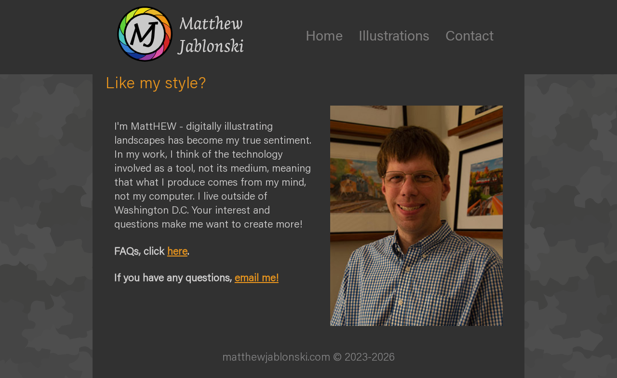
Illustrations (394, 35)
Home (324, 35)
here (177, 250)
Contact (469, 35)
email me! (257, 277)
